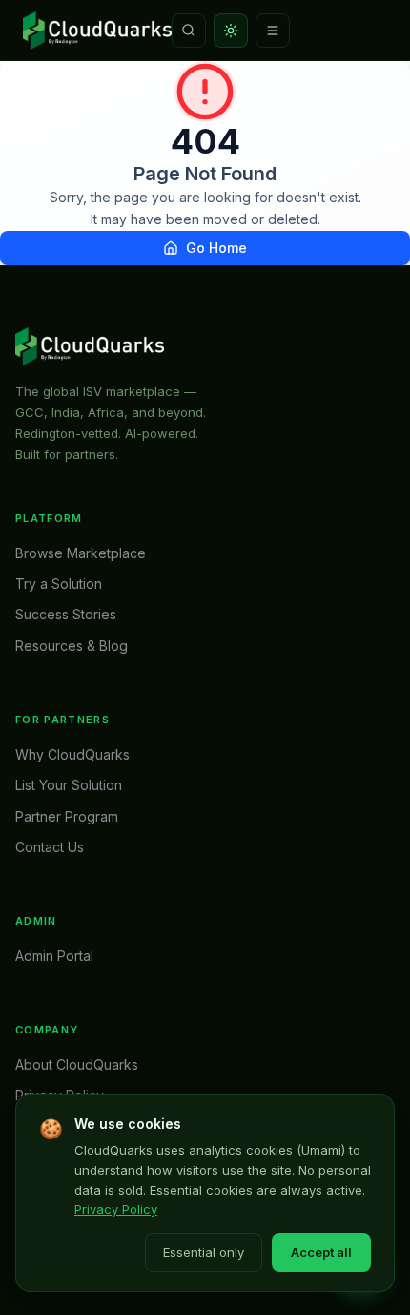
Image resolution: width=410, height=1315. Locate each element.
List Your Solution (68, 785)
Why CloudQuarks (72, 754)
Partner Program (66, 816)
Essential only (203, 1252)
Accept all (321, 1252)
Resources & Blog (71, 645)
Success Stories (65, 614)
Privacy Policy (115, 1209)
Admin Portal (54, 956)
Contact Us (49, 847)
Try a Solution (58, 583)
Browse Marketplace (80, 553)
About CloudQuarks (76, 1064)
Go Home (216, 248)
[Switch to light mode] (231, 30)
